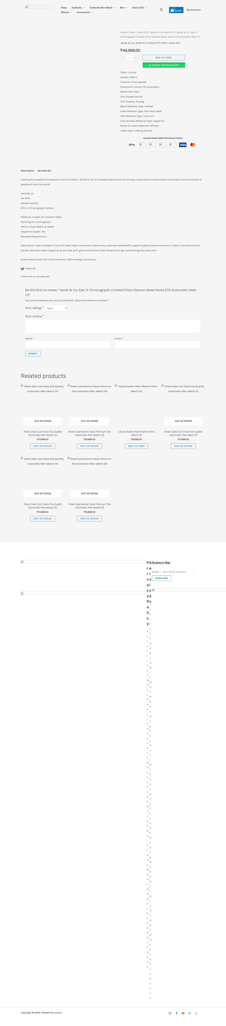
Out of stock (43, 446)
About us (147, 646)
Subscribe (161, 578)
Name (29, 338)
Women (65, 12)
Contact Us (148, 680)
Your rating (34, 308)
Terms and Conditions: (150, 963)
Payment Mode (150, 755)
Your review (34, 316)
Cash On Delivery (150, 633)
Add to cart (163, 57)
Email (119, 338)
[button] (83, 7)
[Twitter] (189, 1013)
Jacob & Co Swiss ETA (162, 32)
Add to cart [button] (136, 446)
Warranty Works (148, 889)
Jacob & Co (127, 42)
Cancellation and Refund (148, 782)
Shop (64, 7)
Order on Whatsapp (165, 65)
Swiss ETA (138, 7)
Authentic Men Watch (101, 7)
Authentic (76, 7)
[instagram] (170, 1013)
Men (122, 7)
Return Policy (148, 845)
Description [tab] (27, 170)
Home (123, 32)
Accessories (83, 12)
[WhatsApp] (196, 1013)
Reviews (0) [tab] (44, 170)
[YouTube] (183, 1013)
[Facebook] (176, 1013)
